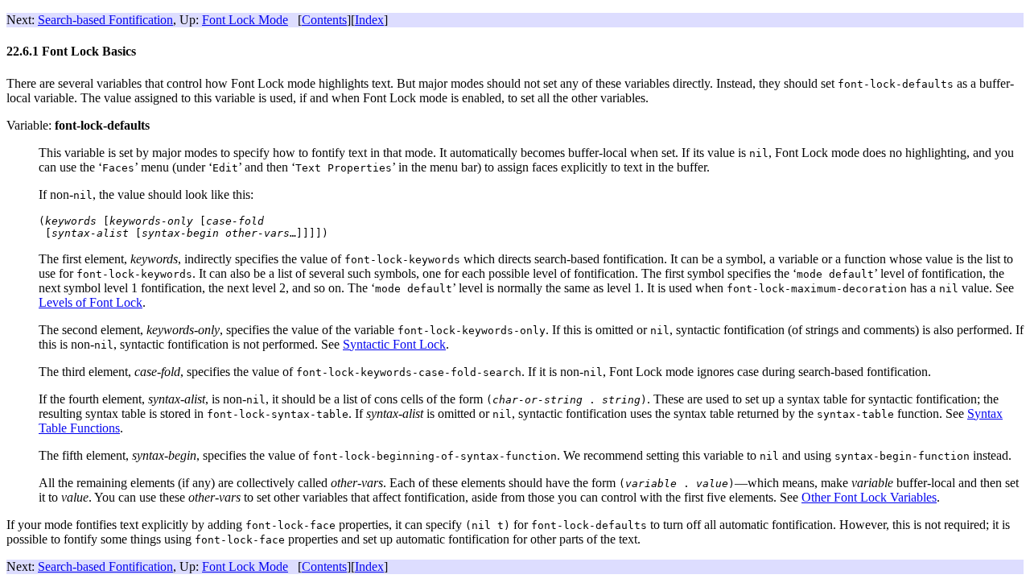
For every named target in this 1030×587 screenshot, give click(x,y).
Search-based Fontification (105, 20)
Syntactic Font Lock (394, 344)
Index (369, 20)
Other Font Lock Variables (869, 497)
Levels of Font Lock (90, 302)
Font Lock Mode (245, 20)
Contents (324, 20)
